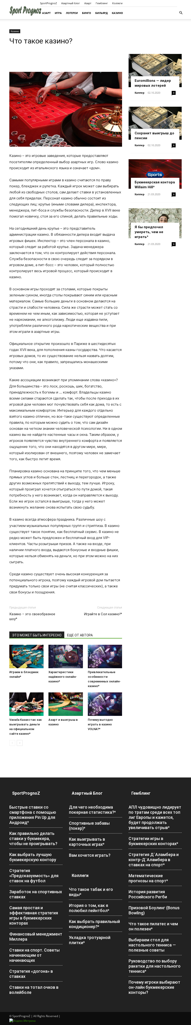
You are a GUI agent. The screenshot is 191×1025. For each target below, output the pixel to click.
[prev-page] (12, 743)
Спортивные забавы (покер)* (89, 826)
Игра (58, 13)
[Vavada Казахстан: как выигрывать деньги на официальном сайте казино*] (26, 704)
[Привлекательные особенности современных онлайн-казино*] (105, 656)
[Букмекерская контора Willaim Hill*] (155, 174)
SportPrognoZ (48, 3)
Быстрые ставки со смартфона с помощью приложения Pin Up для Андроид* (32, 815)
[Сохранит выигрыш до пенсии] (155, 123)
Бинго (86, 13)
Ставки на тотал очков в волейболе (33, 990)
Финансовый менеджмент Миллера (35, 937)
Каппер (139, 92)
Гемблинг (102, 3)
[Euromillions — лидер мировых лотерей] (155, 70)
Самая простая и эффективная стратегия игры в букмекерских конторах (33, 915)
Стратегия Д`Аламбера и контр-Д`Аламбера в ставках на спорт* (154, 859)
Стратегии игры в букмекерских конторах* (153, 841)
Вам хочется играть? (89, 855)
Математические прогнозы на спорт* (148, 878)
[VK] (67, 58)
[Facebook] (14, 58)
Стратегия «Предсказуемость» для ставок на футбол (33, 875)
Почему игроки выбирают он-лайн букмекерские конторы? (154, 987)
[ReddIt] (46, 58)
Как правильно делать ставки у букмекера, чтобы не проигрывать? (33, 838)
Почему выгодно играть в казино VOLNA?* (100, 724)
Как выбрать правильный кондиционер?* (94, 924)
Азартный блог (70, 3)
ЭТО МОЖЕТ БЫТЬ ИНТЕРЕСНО (36, 635)
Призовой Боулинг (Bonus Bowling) (154, 910)
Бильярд (101, 13)
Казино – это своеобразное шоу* (32, 616)
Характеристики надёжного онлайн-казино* (62, 676)
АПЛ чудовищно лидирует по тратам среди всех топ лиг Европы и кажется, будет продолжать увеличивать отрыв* (155, 817)
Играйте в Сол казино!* (103, 614)
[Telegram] (56, 58)
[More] (78, 58)
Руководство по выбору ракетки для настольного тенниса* (155, 966)
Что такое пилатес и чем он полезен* (153, 926)
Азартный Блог (87, 793)
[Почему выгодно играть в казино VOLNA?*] (105, 704)
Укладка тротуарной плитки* (89, 940)
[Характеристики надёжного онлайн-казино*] (65, 656)
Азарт (87, 3)
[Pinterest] (35, 58)
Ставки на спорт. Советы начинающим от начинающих (34, 955)
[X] (24, 58)
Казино (117, 13)
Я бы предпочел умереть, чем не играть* (149, 232)
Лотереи (72, 13)
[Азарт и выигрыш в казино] (65, 704)
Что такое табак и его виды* (91, 892)
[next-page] (20, 743)
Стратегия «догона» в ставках (31, 974)
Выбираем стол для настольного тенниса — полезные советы (152, 944)
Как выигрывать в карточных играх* (87, 842)
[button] (180, 13)
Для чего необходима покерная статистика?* (92, 810)
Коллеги (117, 3)
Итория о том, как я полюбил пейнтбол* (89, 908)
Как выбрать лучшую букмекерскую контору (32, 857)
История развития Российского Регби (148, 894)
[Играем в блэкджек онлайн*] (26, 656)
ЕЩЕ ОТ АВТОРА (80, 635)
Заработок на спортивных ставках (35, 894)
